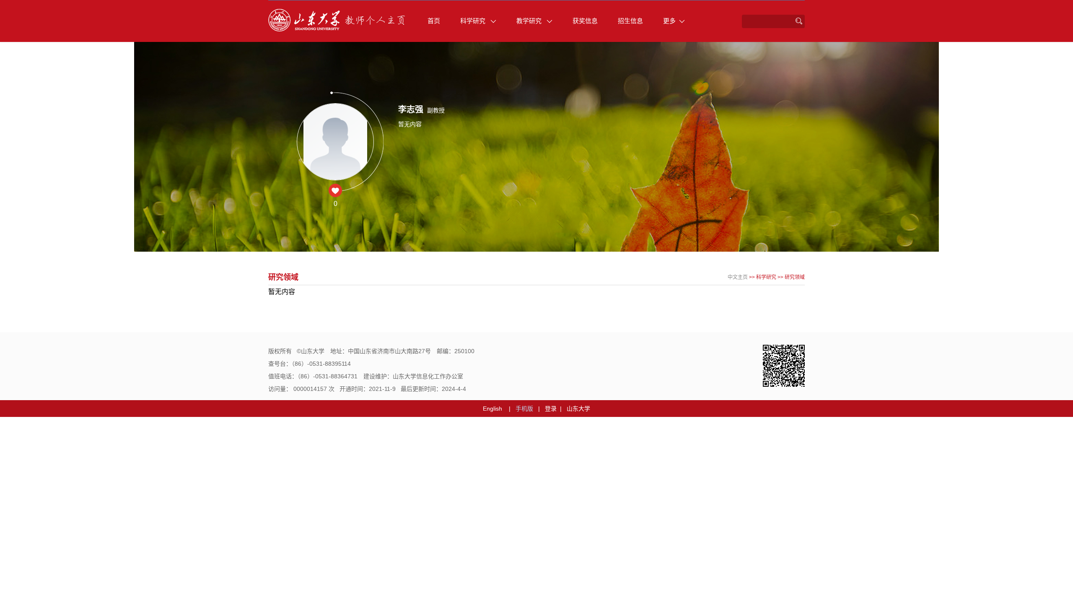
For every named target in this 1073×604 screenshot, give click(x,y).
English (492, 408)
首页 (434, 20)
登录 (551, 408)
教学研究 (529, 20)
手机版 (524, 408)
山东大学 (578, 408)
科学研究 (473, 20)
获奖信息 (585, 20)
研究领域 (795, 277)
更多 (669, 20)
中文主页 (738, 277)
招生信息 (630, 20)
